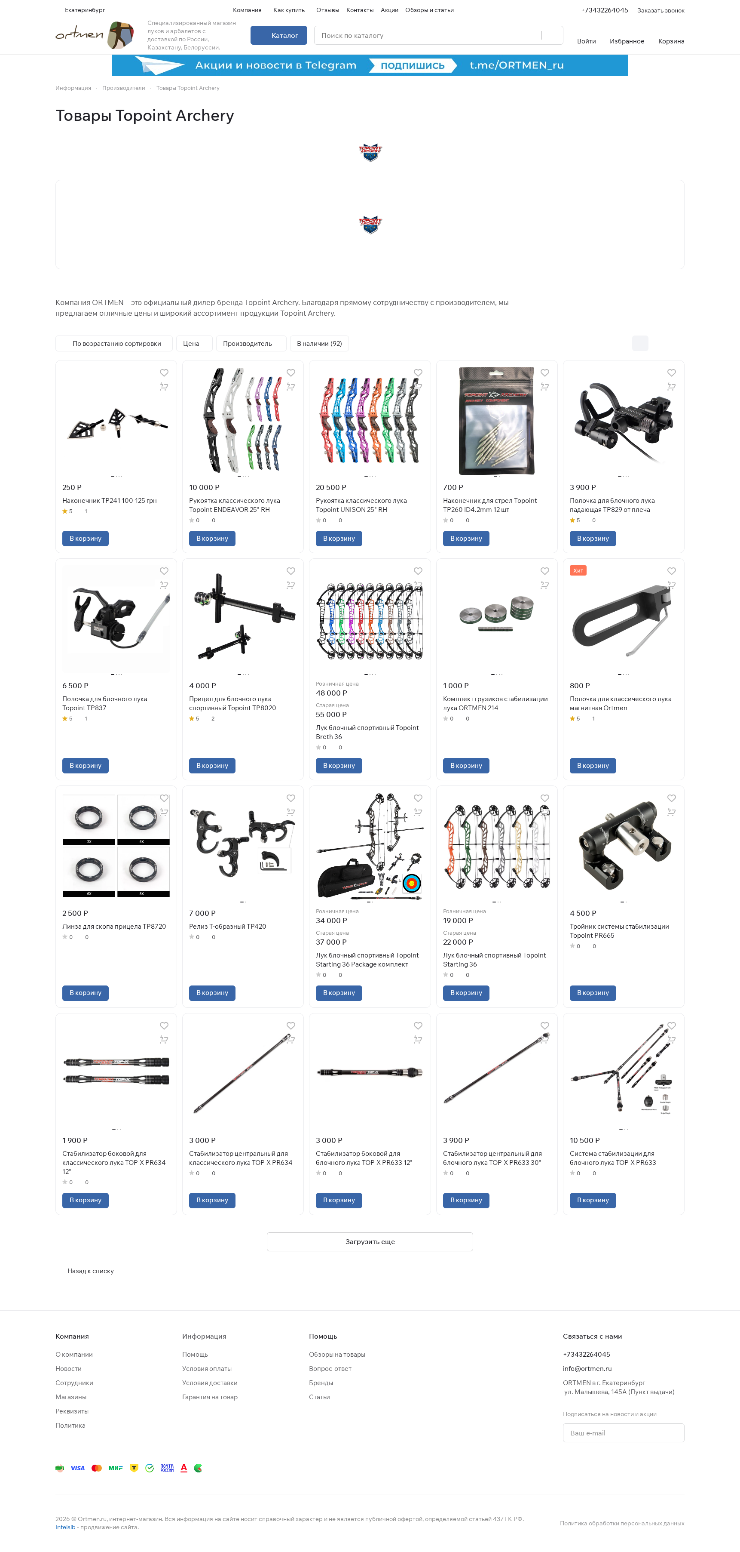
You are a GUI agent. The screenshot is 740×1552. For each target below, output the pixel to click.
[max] (679, 1468)
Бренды (321, 1383)
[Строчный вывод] (658, 343)
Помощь (195, 1354)
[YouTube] (593, 1468)
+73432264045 (604, 10)
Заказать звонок (661, 10)
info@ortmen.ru (587, 1368)
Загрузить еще (370, 1241)
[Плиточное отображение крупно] (622, 343)
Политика (70, 1425)
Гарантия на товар (210, 1397)
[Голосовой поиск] (532, 35)
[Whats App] (610, 1468)
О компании (74, 1354)
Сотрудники (74, 1383)
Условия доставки (210, 1383)
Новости (68, 1368)
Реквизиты (72, 1411)
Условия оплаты (207, 1368)
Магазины (70, 1397)
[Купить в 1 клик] (164, 386)
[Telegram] (576, 1468)
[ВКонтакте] (559, 1468)
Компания (72, 1336)
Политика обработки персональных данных (622, 1523)
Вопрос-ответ (330, 1368)
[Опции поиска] (513, 35)
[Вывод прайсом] (676, 343)
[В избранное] (164, 373)
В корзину (85, 538)
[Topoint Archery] (370, 152)
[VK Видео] (662, 1468)
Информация (204, 1336)
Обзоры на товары (337, 1354)
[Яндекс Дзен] (628, 1468)
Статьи (319, 1397)
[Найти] (552, 35)
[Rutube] (645, 1468)
